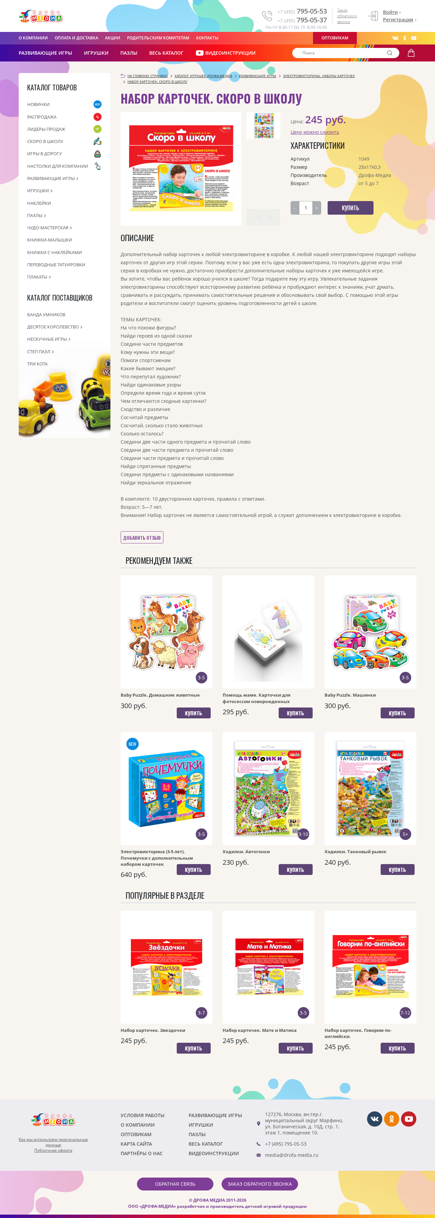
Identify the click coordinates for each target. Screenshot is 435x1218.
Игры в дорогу (44, 153)
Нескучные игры (47, 339)
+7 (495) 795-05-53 (286, 1144)
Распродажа (41, 117)
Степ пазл (38, 351)
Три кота (37, 364)
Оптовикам (334, 38)
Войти (390, 12)
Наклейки (39, 203)
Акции (112, 38)
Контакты (207, 38)
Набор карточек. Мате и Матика (260, 1030)
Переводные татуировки (56, 265)
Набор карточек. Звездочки (153, 1030)
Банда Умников (46, 314)
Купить (193, 713)
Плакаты (37, 277)
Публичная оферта (53, 1150)
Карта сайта (136, 1144)
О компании (33, 38)
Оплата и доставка (76, 38)
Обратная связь (175, 1184)
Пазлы (128, 53)
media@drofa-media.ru (291, 1155)
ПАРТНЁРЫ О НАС (142, 1153)
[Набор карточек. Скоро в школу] (181, 169)
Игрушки (96, 53)
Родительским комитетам (158, 38)
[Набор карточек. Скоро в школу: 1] (263, 125)
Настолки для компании (57, 166)
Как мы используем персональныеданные (53, 1142)
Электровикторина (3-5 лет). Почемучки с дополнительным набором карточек (157, 857)
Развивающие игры (51, 178)
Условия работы (142, 1115)
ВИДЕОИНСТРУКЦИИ (230, 53)
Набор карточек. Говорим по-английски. (358, 1033)
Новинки (38, 104)
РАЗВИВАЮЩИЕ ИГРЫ (45, 53)
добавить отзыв (142, 537)
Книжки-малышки (49, 240)
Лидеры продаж (46, 129)
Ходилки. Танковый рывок (355, 851)
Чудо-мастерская (47, 228)
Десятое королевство (53, 327)
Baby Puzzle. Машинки (350, 695)
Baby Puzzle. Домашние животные (160, 695)
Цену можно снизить (315, 132)
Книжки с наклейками (54, 252)
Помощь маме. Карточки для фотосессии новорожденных (257, 698)
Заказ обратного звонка (347, 15)
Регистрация (398, 19)
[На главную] (41, 16)
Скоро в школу (45, 141)
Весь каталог (166, 53)
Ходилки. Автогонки (246, 851)
